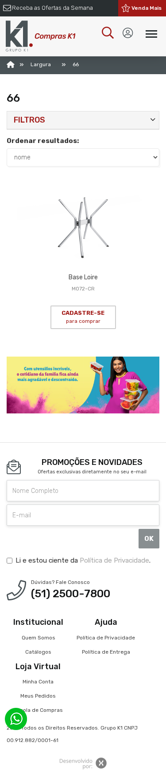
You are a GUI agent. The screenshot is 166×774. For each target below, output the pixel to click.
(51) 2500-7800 (70, 593)
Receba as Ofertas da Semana (52, 7)
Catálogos (38, 652)
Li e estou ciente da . (83, 560)
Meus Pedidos (38, 696)
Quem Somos (38, 638)
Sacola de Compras (38, 710)
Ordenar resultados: (43, 141)
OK (149, 539)
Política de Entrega (106, 652)
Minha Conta (38, 682)
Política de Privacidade (114, 560)
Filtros (29, 120)
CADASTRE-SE (83, 317)
